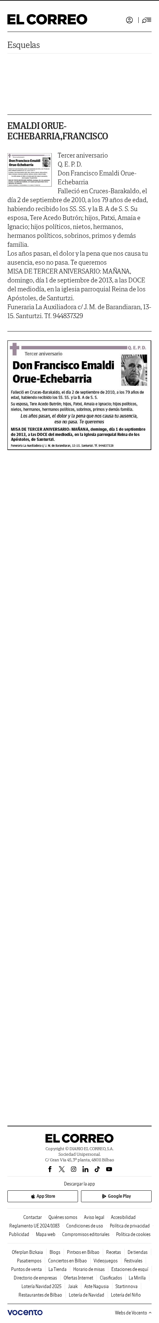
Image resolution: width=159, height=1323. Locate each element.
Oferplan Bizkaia (27, 1252)
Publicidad (19, 1234)
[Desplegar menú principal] (147, 20)
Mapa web (45, 1234)
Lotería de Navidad (86, 1295)
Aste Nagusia (96, 1286)
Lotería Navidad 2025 (41, 1286)
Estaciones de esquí (129, 1269)
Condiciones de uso (84, 1226)
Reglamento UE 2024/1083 (34, 1226)
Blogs (55, 1252)
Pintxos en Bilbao (83, 1252)
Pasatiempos (29, 1261)
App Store (46, 1196)
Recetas (113, 1252)
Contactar (32, 1217)
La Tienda (57, 1269)
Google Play (119, 1196)
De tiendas (138, 1252)
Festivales (133, 1261)
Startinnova (126, 1286)
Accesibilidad (123, 1217)
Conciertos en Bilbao (67, 1261)
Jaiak (73, 1286)
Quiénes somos (62, 1217)
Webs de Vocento (131, 1313)
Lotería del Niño (126, 1295)
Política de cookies (133, 1234)
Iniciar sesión (129, 20)
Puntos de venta (26, 1269)
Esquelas (23, 45)
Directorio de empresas (35, 1278)
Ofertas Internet (78, 1278)
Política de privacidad (130, 1226)
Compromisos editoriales (85, 1234)
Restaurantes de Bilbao (40, 1295)
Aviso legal (94, 1217)
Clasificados (111, 1278)
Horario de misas (89, 1269)
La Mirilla (137, 1278)
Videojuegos (106, 1261)
